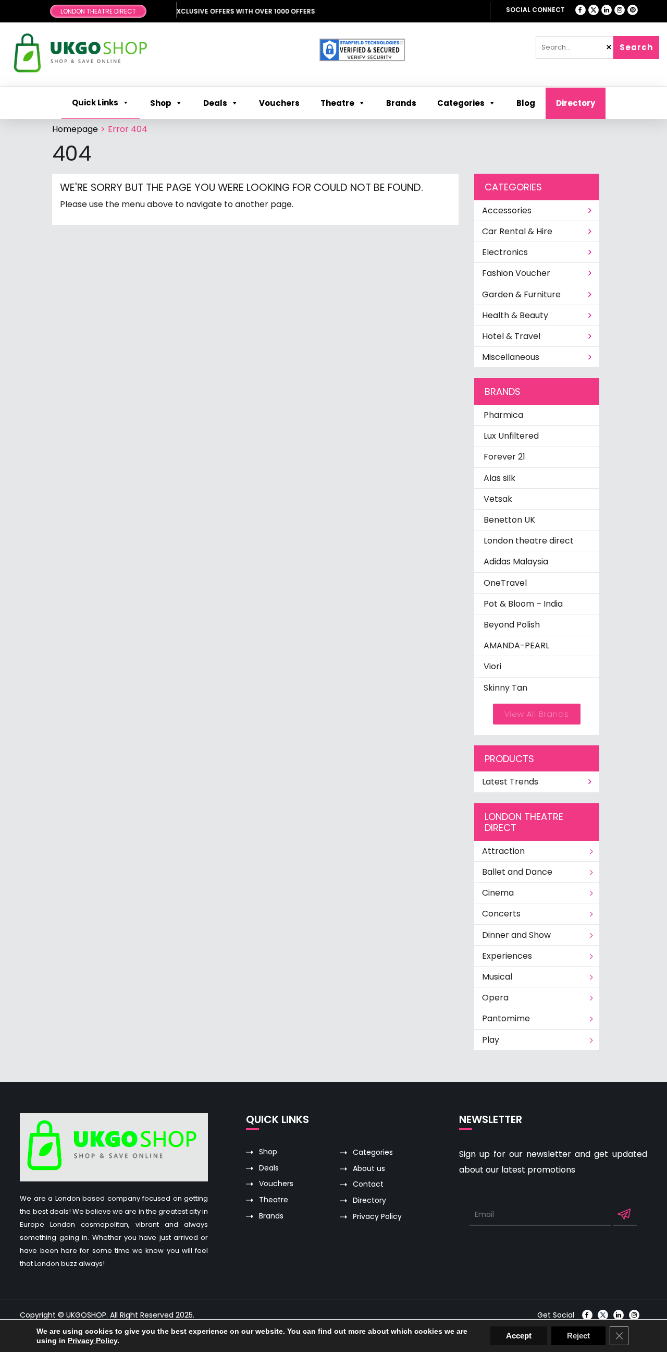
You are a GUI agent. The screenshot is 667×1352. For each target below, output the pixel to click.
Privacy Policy (377, 1216)
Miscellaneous (510, 357)
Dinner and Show (516, 935)
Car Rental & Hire (517, 231)
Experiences (507, 956)
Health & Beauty (515, 315)
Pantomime (506, 1018)
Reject (578, 1335)
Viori (492, 666)
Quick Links (95, 102)
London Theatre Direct (98, 11)
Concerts (501, 914)
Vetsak (498, 499)
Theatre (337, 103)
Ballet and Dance (517, 872)
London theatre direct (529, 541)
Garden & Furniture (521, 294)
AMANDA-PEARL (516, 645)
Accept (519, 1335)
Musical (497, 977)
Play (490, 1040)
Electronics (505, 252)
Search (636, 47)
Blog (525, 103)
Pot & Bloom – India (523, 604)
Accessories (507, 210)
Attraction (503, 851)
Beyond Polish (512, 625)
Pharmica (503, 415)
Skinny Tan (505, 688)
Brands (271, 1216)
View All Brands (536, 713)
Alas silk (499, 478)
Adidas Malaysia (516, 562)
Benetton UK (509, 520)
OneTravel (505, 583)
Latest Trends (510, 782)
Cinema (498, 893)
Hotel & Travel (511, 336)
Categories (461, 103)
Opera (495, 998)
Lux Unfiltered (511, 436)
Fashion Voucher (516, 273)
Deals (269, 1168)
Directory (575, 103)
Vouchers (276, 1183)
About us (369, 1168)
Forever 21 (504, 457)
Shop (160, 103)
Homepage (75, 129)
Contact (368, 1184)
